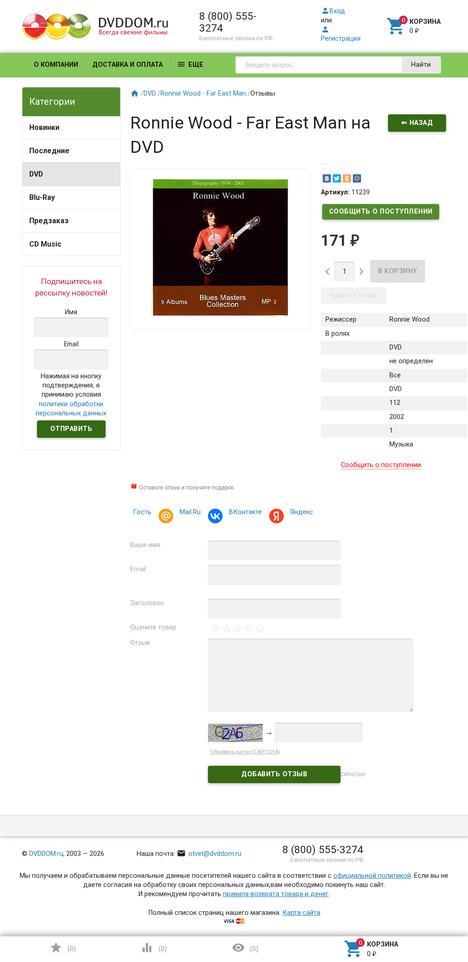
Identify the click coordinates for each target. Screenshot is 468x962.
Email (138, 569)
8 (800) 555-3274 (227, 22)
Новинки (44, 127)
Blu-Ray (42, 197)
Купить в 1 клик (354, 295)
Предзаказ (49, 220)
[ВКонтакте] (327, 178)
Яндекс (301, 512)
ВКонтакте (245, 512)
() (62, 947)
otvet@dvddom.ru (209, 854)
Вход (333, 11)
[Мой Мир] (357, 178)
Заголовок (147, 603)
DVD (36, 174)
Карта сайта (301, 913)
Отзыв (140, 643)
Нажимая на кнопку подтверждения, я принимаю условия (71, 394)
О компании (56, 65)
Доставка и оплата (127, 65)
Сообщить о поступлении (381, 211)
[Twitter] (337, 178)
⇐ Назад (417, 123)
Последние (49, 150)
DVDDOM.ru (46, 854)
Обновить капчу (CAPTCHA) (245, 751)
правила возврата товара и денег (276, 894)
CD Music (45, 244)
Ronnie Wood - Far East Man (203, 93)
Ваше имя (145, 545)
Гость (142, 512)
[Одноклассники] (347, 178)
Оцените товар (153, 627)
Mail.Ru (190, 512)
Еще (190, 64)
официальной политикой (372, 876)
